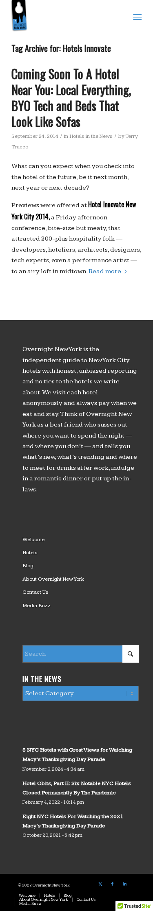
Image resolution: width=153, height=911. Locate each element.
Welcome (33, 539)
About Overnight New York (53, 579)
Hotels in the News (91, 136)
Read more (105, 271)
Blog (27, 565)
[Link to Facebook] (112, 884)
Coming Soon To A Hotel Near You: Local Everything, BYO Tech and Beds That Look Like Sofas (71, 97)
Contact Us (35, 592)
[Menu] (136, 17)
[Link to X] (100, 884)
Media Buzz (36, 605)
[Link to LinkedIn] (125, 884)
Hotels (30, 552)
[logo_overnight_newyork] (63, 16)
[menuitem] (136, 17)
